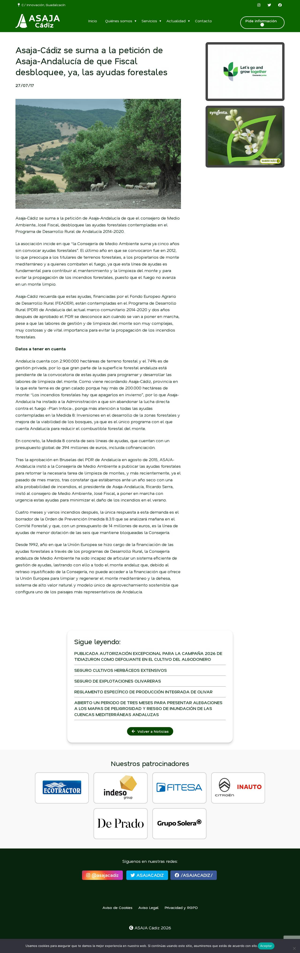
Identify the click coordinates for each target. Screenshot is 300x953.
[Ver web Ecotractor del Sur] (62, 787)
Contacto (203, 20)
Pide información (262, 20)
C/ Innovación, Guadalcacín (42, 5)
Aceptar (266, 946)
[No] (294, 948)
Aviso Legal (148, 907)
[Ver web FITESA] (179, 787)
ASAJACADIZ (149, 875)
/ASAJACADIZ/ (196, 875)
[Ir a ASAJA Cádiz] (37, 21)
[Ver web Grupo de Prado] (121, 823)
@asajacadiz (104, 875)
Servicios (149, 20)
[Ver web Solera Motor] (179, 823)
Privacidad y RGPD (181, 907)
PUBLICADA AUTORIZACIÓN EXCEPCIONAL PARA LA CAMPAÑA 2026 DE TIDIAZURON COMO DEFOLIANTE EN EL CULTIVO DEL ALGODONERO (148, 656)
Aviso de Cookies (117, 907)
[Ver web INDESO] (121, 787)
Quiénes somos (118, 20)
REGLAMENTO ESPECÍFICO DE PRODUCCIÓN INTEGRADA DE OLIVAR (143, 692)
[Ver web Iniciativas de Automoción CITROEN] (238, 787)
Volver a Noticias (152, 731)
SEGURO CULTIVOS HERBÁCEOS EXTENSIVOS (120, 670)
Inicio (92, 20)
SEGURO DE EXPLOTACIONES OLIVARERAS (117, 681)
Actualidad (176, 20)
